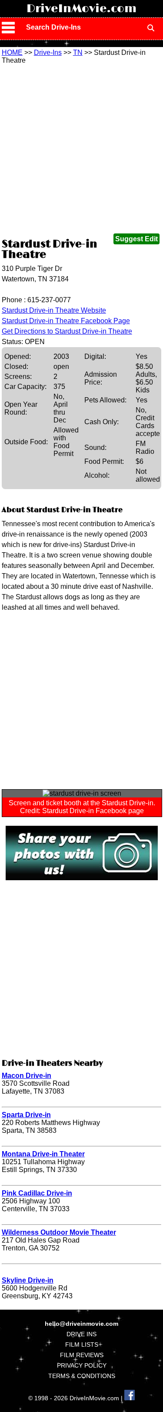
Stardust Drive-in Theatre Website (54, 310)
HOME (12, 52)
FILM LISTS (81, 1344)
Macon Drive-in (26, 1075)
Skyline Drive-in (27, 1280)
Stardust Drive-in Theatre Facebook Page (66, 320)
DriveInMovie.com (81, 9)
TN (78, 52)
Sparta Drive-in (26, 1114)
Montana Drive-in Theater (43, 1154)
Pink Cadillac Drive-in (37, 1193)
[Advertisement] (81, 150)
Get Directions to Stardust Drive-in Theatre (67, 331)
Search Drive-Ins (53, 27)
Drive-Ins (48, 52)
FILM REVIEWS (81, 1354)
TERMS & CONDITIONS (81, 1375)
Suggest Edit (136, 239)
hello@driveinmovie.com (81, 1323)
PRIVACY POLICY (81, 1365)
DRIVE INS (81, 1334)
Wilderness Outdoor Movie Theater (59, 1232)
